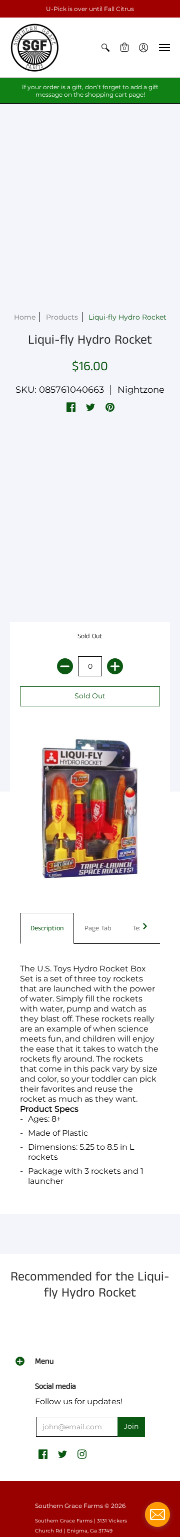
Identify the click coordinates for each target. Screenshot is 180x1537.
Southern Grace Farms (69, 1505)
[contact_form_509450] (157, 1514)
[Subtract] (65, 666)
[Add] (115, 666)
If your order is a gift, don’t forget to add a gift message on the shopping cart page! (90, 90)
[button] (105, 48)
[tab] (47, 928)
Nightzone (141, 389)
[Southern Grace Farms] (35, 48)
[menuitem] (105, 48)
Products (62, 317)
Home (25, 317)
